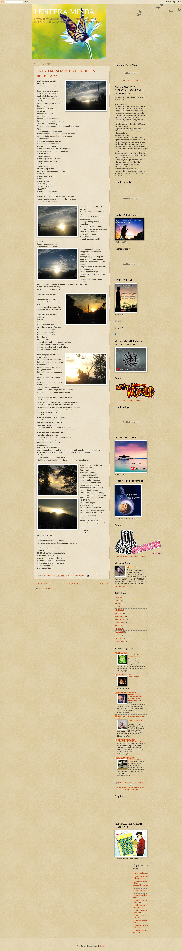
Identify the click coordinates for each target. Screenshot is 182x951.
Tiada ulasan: (79, 576)
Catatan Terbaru (42, 583)
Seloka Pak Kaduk (134, 677)
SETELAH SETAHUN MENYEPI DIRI (135, 656)
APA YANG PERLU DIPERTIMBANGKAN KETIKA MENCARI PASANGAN (135, 697)
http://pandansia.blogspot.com (140, 911)
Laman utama (73, 583)
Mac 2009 (118, 597)
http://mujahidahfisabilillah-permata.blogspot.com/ (140, 884)
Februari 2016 (119, 641)
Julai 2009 (118, 610)
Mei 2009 (118, 604)
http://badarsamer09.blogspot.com (140, 906)
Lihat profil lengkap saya (123, 586)
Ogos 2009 (118, 613)
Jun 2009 (118, 607)
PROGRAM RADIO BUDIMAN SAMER (130, 742)
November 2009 (120, 616)
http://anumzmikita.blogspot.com (140, 891)
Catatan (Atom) (46, 588)
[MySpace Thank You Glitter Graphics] (131, 785)
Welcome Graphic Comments (131, 400)
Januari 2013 (119, 632)
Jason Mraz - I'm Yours (131, 80)
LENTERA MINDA (64, 11)
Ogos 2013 (118, 638)
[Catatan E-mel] (88, 576)
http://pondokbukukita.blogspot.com (140, 877)
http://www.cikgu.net (140, 873)
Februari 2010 (119, 623)
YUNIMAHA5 (122, 653)
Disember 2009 (120, 619)
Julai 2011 (118, 629)
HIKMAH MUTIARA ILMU (126, 692)
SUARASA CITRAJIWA (125, 758)
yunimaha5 (133, 567)
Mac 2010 (118, 626)
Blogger (102, 946)
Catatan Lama (103, 583)
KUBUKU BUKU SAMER (126, 740)
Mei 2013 (118, 635)
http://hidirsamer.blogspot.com (140, 901)
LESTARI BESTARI (124, 675)
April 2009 (118, 601)
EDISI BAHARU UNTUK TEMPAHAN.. (136, 721)
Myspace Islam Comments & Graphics (131, 556)
